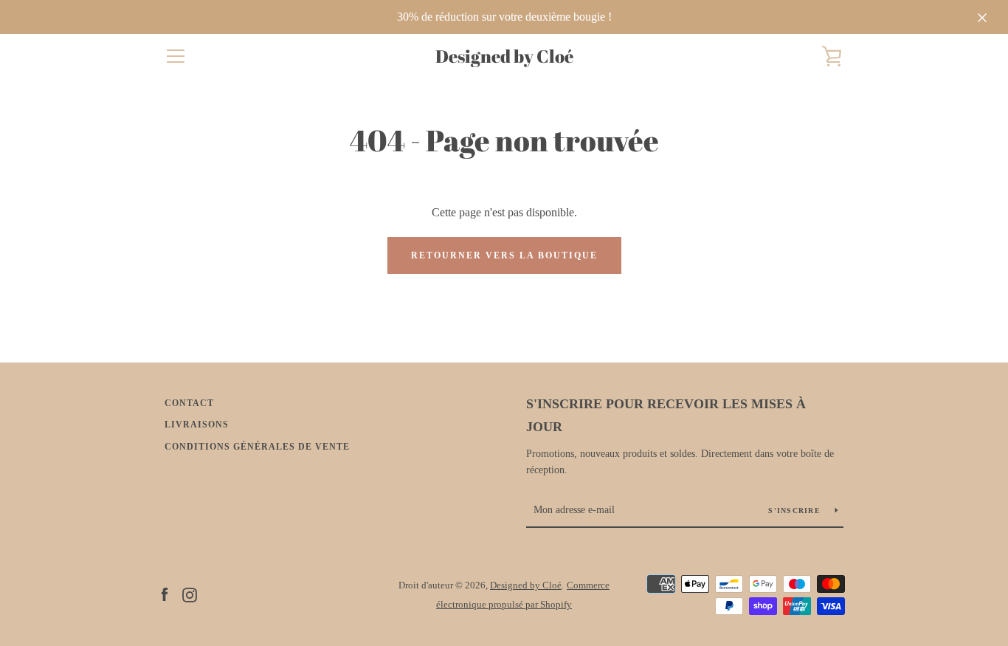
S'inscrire (796, 510)
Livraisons (197, 424)
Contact (189, 403)
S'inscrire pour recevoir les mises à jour (666, 415)
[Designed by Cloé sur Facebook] (164, 594)
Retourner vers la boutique (504, 255)
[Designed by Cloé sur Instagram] (189, 594)
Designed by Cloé (504, 56)
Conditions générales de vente (257, 446)
